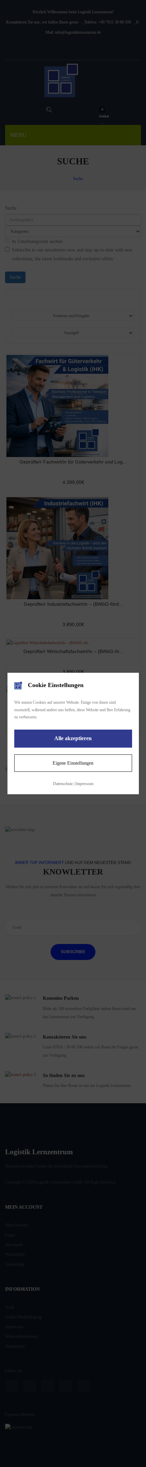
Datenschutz (63, 783)
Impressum (84, 783)
